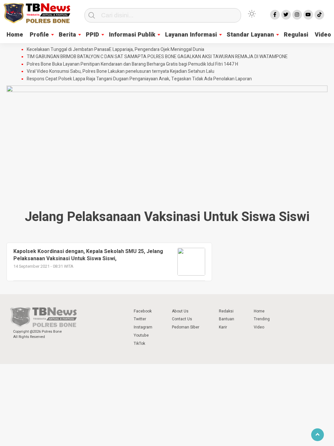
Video (259, 327)
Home (15, 34)
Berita (67, 34)
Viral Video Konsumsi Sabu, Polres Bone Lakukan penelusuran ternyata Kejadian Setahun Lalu (120, 71)
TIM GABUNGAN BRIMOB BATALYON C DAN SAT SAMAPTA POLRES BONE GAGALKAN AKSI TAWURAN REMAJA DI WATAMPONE (157, 57)
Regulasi (296, 34)
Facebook (143, 311)
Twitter (140, 319)
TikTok (139, 343)
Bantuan (226, 319)
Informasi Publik (132, 34)
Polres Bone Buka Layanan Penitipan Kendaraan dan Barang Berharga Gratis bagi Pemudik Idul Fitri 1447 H (132, 64)
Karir (223, 327)
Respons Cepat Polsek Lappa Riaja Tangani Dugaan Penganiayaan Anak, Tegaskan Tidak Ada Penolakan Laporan (139, 79)
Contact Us (182, 319)
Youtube (141, 335)
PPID (92, 34)
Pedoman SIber (185, 327)
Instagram (143, 327)
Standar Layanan (250, 34)
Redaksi (226, 311)
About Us (180, 311)
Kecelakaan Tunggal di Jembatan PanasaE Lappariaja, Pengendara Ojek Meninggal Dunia (115, 49)
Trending (262, 319)
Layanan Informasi (191, 34)
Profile (39, 34)
